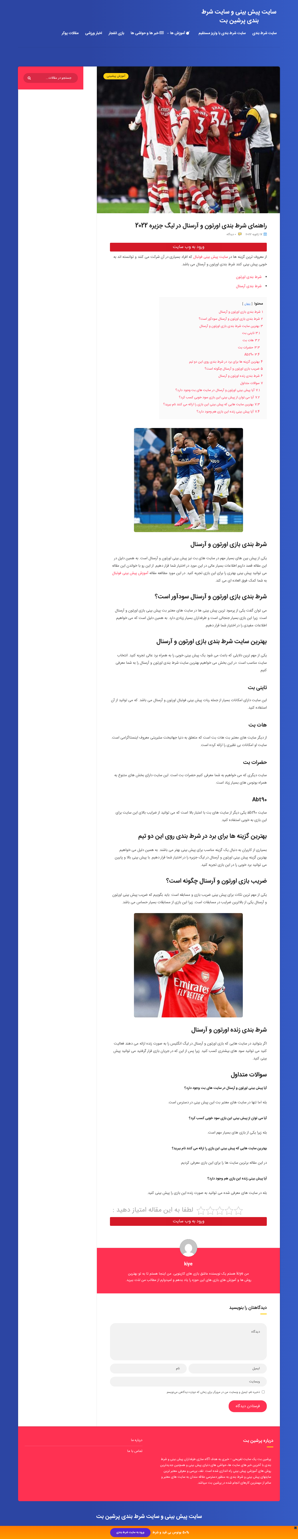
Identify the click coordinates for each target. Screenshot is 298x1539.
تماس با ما (134, 1451)
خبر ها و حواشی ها (145, 33)
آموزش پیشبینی (116, 76)
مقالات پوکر (70, 33)
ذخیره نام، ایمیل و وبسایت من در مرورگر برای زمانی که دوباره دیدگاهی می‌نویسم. (213, 1392)
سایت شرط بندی (264, 33)
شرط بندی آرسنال (249, 286)
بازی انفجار (116, 33)
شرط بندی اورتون (249, 277)
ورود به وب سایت (188, 247)
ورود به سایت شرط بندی (130, 1532)
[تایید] (30, 78)
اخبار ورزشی (93, 33)
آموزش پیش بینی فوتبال (130, 573)
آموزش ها (178, 33)
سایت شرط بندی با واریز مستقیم (222, 33)
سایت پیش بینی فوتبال (210, 257)
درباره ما (136, 1440)
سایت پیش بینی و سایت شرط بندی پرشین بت (239, 16)
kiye (188, 1264)
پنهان (247, 304)
